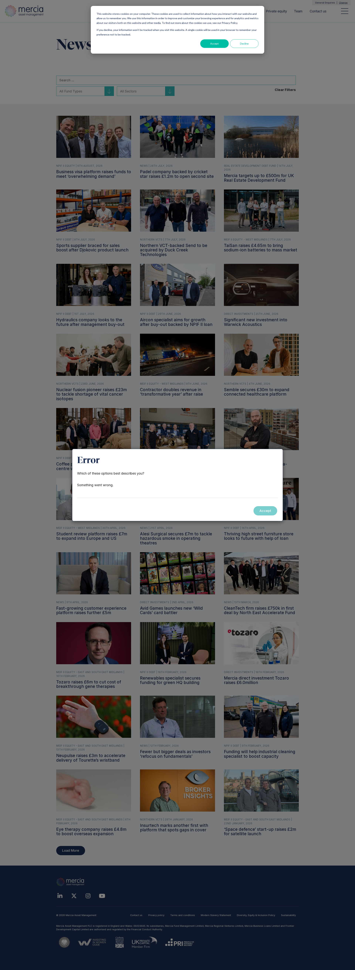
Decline (244, 43)
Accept (214, 43)
